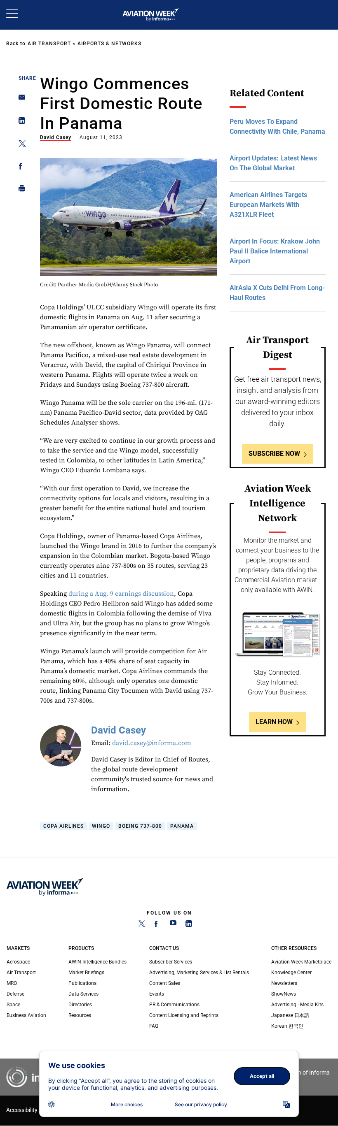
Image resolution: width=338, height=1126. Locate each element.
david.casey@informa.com (151, 743)
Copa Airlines (63, 826)
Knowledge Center (291, 972)
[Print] (20, 190)
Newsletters (284, 983)
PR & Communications (174, 1005)
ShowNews (283, 994)
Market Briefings (86, 972)
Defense (15, 994)
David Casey (55, 137)
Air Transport (49, 43)
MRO (12, 983)
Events (156, 994)
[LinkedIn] (188, 925)
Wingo (101, 826)
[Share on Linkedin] (20, 122)
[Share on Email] (20, 100)
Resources (79, 1015)
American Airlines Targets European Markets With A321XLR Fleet (268, 204)
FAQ (153, 1026)
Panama (182, 826)
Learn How (274, 722)
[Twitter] (141, 925)
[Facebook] (157, 925)
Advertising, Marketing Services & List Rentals (199, 972)
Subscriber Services (170, 962)
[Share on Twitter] (20, 145)
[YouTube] (173, 925)
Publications (82, 983)
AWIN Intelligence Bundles (97, 962)
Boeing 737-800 (140, 826)
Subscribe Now (274, 453)
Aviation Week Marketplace (301, 962)
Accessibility (22, 1110)
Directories (80, 1005)
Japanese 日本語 (290, 1015)
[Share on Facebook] (20, 168)
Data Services (83, 994)
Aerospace (18, 962)
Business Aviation (26, 1015)
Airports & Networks (109, 43)
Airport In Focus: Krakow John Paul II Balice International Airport (275, 251)
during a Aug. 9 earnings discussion (121, 594)
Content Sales (164, 983)
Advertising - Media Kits (297, 1005)
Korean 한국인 (287, 1026)
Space (13, 1005)
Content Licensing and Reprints (183, 1015)
